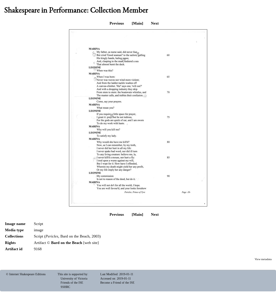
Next (155, 23)
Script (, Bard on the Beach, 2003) (67, 236)
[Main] (137, 23)
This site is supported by (72, 274)
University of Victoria (74, 278)
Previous (117, 23)
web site (91, 243)
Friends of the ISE (72, 282)
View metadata (263, 259)
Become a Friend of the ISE (117, 282)
